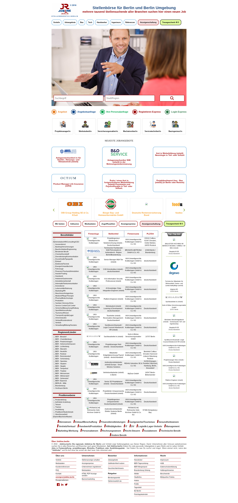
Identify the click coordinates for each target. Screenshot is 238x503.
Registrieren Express (150, 112)
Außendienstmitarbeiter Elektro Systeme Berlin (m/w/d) (113, 411)
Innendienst (59, 286)
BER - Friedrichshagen (63, 342)
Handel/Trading (61, 274)
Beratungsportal (114, 478)
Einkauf (58, 261)
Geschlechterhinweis (116, 468)
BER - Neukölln (61, 351)
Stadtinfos (138, 477)
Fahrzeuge (59, 269)
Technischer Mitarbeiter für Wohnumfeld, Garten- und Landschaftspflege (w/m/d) (174, 283)
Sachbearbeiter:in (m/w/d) (113, 337)
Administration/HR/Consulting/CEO (66, 242)
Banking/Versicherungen (64, 247)
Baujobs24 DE (174, 251)
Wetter (136, 474)
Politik (136, 484)
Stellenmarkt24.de (115, 481)
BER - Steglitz (60, 366)
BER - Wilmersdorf (62, 376)
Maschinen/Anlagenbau (64, 293)
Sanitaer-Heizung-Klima (64, 303)
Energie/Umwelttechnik (64, 266)
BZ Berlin (137, 491)
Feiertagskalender (141, 494)
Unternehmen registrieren (91, 467)
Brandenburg (60, 386)
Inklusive (74, 224)
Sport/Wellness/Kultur (63, 310)
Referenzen (130, 22)
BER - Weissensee (62, 373)
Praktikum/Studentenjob (64, 412)
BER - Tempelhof (61, 368)
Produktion (59, 301)
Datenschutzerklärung (168, 467)
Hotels (136, 481)
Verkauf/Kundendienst (63, 320)
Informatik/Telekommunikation (66, 284)
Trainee (58, 407)
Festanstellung (60, 400)
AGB (162, 463)
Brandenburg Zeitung (142, 470)
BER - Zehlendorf (61, 378)
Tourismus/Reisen (62, 313)
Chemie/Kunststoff (62, 254)
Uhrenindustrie (61, 318)
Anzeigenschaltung (148, 22)
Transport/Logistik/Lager (64, 315)
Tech (90, 22)
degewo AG (174, 289)
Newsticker (138, 460)
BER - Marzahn (61, 349)
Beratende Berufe (62, 252)
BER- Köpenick (61, 381)
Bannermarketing (88, 479)
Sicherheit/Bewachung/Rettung (67, 308)
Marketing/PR (60, 291)
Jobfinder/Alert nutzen (116, 463)
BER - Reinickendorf (63, 356)
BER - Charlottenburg (63, 339)
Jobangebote (69, 22)
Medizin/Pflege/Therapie (64, 296)
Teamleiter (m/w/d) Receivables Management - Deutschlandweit (113, 318)
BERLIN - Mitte (60, 383)
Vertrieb (58, 323)
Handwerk (59, 276)
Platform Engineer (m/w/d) (113, 299)
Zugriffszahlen (108, 224)
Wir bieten (60, 224)
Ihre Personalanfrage (117, 112)
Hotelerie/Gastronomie (63, 279)
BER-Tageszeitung (141, 463)
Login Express (178, 112)
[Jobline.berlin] (65, 17)
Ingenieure (116, 22)
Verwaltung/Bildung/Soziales (66, 325)
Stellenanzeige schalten (91, 460)
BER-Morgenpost (140, 467)
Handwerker (102, 22)
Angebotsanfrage (86, 112)
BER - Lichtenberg (62, 346)
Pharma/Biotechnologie (64, 298)
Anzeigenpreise (128, 224)
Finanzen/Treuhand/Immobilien (67, 271)
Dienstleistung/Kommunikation (66, 257)
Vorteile (56, 22)
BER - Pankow (60, 354)
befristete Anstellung (63, 402)
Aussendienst (60, 244)
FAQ (57, 470)
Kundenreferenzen (63, 467)
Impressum (164, 460)
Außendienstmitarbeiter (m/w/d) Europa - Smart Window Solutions (113, 364)
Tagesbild (137, 487)
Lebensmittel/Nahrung (63, 288)
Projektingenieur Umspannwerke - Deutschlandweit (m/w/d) (113, 402)
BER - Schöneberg (62, 359)
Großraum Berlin (61, 388)
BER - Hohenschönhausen (65, 344)
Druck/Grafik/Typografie (64, 259)
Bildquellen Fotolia (167, 477)
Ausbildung (59, 409)
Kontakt (58, 474)
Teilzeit (58, 405)
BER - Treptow (60, 371)
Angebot (62, 112)
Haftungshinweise (167, 470)
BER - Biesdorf (60, 337)
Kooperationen (62, 480)
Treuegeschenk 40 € (170, 22)
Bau (81, 22)
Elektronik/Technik (62, 264)
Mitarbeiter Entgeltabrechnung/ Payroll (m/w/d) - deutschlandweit (113, 355)
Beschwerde (165, 474)
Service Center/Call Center (65, 306)
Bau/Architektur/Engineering (65, 249)
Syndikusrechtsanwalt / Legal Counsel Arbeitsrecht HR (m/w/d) (113, 327)
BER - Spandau (61, 361)
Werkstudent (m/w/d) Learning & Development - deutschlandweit (113, 308)
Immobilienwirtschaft (63, 281)
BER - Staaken (60, 364)
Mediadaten (90, 224)
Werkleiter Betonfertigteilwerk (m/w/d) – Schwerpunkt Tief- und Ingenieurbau (174, 322)
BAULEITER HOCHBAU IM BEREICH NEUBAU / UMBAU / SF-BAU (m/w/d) (174, 246)
